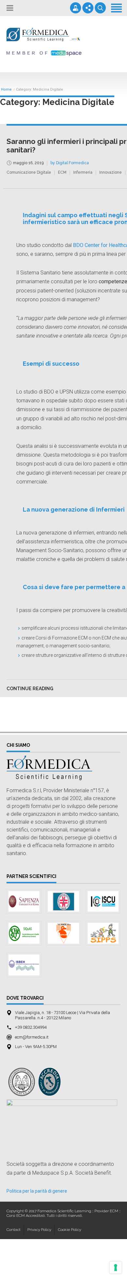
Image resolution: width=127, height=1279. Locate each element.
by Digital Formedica (69, 163)
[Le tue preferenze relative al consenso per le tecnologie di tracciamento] (115, 1267)
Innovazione (110, 172)
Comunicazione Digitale (29, 172)
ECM (62, 172)
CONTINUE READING (30, 688)
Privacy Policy (39, 1229)
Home (6, 90)
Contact (14, 1229)
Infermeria (82, 172)
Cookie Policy (69, 1229)
